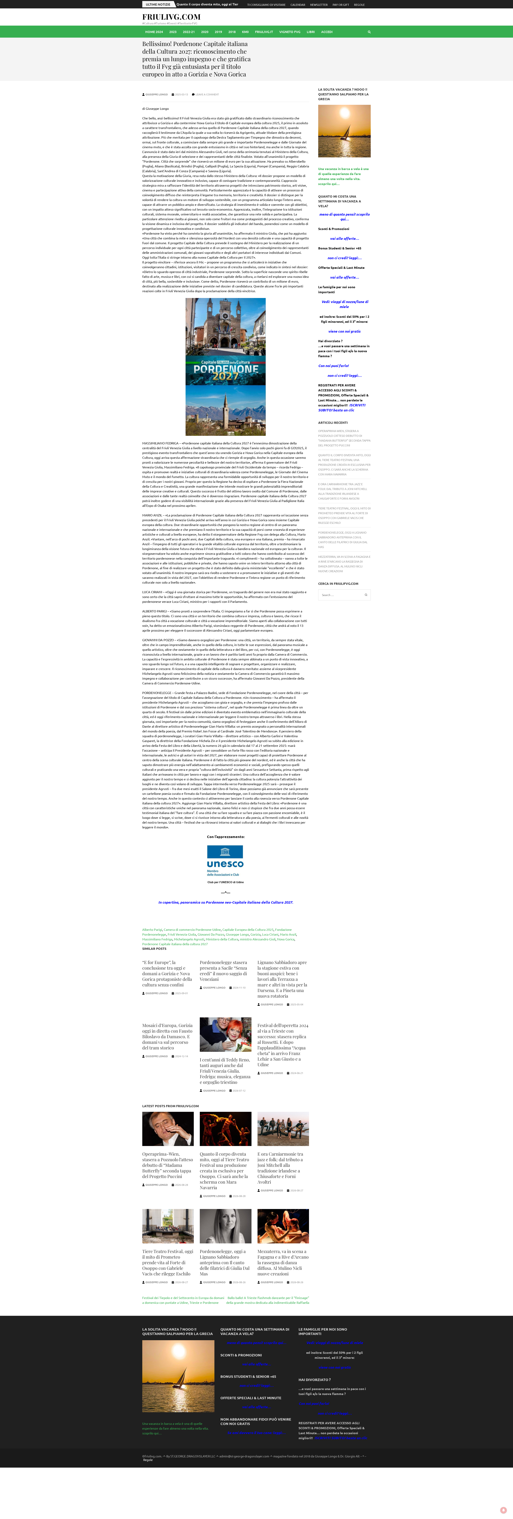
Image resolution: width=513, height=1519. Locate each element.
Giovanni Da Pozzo (211, 934)
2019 (218, 31)
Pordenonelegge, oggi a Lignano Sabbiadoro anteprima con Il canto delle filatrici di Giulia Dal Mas (224, 1262)
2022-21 (189, 31)
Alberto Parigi (152, 929)
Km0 (245, 31)
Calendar (298, 5)
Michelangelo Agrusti (189, 939)
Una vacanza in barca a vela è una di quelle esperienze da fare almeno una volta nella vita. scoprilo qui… (175, 1428)
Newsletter (319, 5)
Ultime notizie (158, 4)
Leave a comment (207, 94)
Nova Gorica (285, 939)
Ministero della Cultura (222, 939)
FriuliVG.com (171, 16)
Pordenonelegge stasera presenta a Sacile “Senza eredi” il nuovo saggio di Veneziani (223, 970)
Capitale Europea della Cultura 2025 (248, 929)
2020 (204, 31)
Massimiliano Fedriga (157, 939)
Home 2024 (154, 31)
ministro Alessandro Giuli (258, 939)
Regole (359, 5)
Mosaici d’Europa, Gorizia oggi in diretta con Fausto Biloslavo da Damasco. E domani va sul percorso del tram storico (167, 1036)
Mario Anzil (288, 934)
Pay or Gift (341, 5)
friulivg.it (264, 31)
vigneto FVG (289, 31)
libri (311, 31)
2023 (173, 31)
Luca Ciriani (270, 934)
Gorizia (255, 934)
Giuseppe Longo (156, 94)
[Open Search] (369, 31)
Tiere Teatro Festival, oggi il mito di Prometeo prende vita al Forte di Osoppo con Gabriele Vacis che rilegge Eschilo (167, 1262)
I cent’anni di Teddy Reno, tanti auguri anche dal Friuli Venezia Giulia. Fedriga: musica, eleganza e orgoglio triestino (225, 1071)
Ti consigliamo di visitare (266, 5)
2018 (232, 31)
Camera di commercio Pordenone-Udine (192, 929)
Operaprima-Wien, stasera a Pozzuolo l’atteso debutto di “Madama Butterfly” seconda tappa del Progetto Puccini (167, 1165)
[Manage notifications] (503, 1510)
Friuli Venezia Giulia (182, 934)
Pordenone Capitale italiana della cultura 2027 (175, 944)
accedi (327, 31)
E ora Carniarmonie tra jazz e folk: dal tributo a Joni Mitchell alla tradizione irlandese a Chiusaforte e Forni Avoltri (280, 1168)
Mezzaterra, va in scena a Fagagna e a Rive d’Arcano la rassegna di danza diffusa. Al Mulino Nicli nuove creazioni (283, 1262)
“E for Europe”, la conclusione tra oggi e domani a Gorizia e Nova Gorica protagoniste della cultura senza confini (167, 973)
